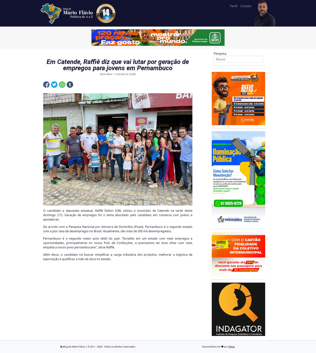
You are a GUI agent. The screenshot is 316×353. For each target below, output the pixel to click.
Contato (245, 6)
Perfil (233, 6)
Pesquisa (220, 54)
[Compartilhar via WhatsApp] (62, 84)
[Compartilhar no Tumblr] (70, 84)
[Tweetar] (54, 84)
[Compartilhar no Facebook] (46, 84)
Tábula (231, 346)
